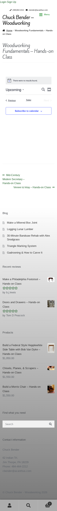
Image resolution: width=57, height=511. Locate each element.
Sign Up (11, 2)
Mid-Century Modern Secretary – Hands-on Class (14, 179)
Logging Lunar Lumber (20, 229)
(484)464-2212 (18, 10)
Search (28, 505)
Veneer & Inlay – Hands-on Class (32, 187)
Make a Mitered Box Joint (22, 222)
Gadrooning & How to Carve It (24, 252)
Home (9, 30)
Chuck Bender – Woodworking (18, 20)
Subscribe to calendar (27, 110)
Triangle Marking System (21, 245)
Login (3, 2)
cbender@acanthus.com (38, 10)
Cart (44, 502)
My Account (9, 505)
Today (28, 100)
